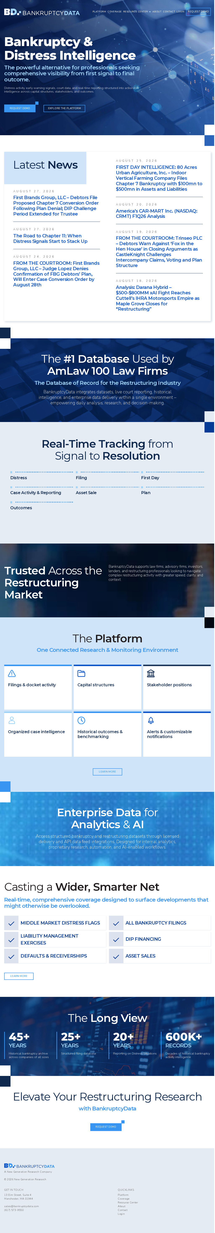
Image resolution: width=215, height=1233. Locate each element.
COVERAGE (115, 11)
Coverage (124, 1198)
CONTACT (169, 11)
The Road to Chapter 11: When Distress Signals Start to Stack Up (50, 238)
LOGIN (181, 11)
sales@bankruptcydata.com (21, 1206)
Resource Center (128, 1202)
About (121, 1206)
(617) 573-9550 (14, 1210)
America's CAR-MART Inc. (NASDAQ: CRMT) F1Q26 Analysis (156, 213)
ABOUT (156, 11)
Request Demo (198, 11)
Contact (122, 1210)
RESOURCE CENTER (135, 11)
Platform (123, 1195)
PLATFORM (99, 11)
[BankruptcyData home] (42, 12)
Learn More (107, 771)
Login (121, 1214)
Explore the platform (64, 108)
